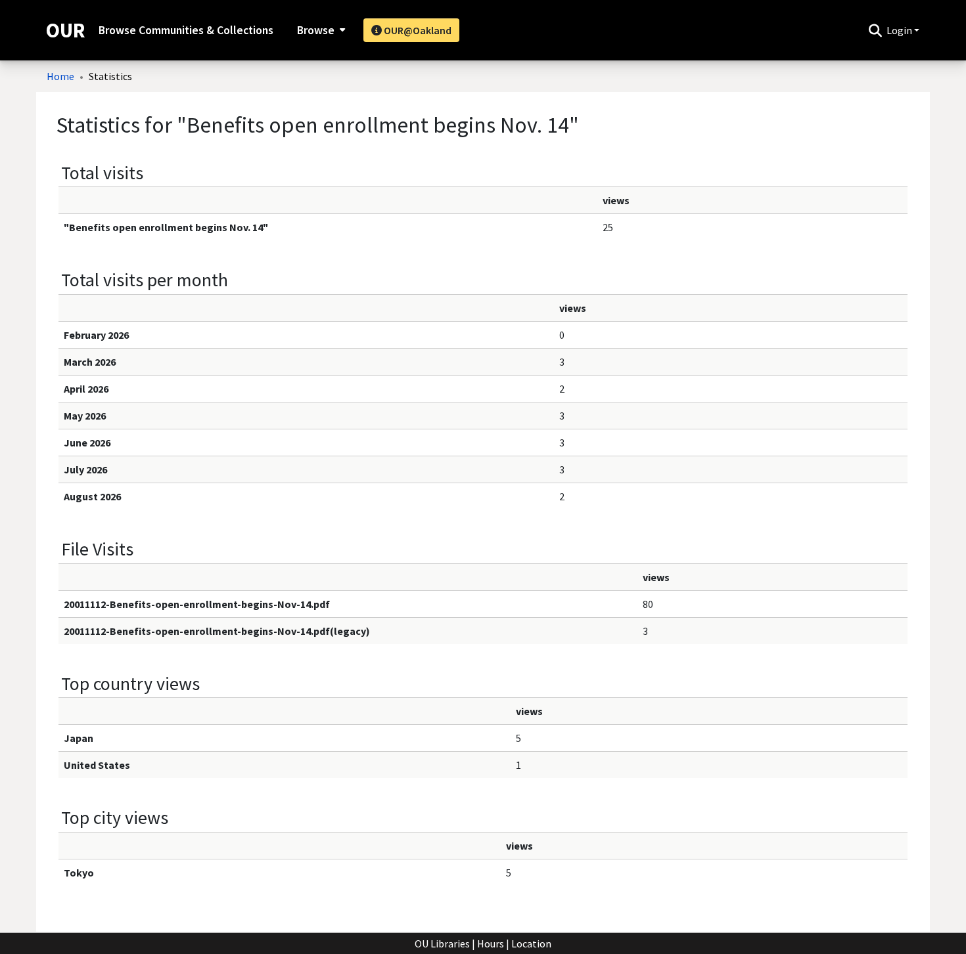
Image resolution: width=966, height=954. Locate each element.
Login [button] (900, 30)
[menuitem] (320, 30)
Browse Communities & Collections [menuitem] (186, 30)
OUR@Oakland (416, 30)
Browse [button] (315, 30)
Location (531, 943)
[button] (875, 30)
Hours (490, 943)
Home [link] (60, 76)
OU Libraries (442, 943)
